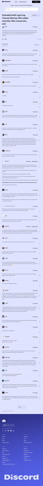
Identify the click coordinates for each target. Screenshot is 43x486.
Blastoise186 (7, 357)
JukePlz (6, 303)
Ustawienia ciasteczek (28, 452)
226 (40, 39)
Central (6, 50)
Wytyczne (26, 454)
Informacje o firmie (27, 460)
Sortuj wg (37, 44)
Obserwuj (34, 15)
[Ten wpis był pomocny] (40, 27)
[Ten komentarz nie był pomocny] (40, 53)
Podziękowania (27, 456)
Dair (6, 101)
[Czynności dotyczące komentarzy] (40, 55)
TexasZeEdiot (7, 82)
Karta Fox (7, 161)
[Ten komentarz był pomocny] (40, 50)
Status (3, 440)
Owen (6, 316)
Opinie (16, 1)
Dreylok (6, 392)
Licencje (25, 458)
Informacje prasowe (28, 442)
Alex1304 (7, 290)
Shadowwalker (8, 60)
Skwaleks (7, 280)
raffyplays (7, 226)
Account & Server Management (25, 5)
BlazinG (6, 70)
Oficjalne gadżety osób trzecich (8, 464)
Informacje (26, 436)
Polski (5, 425)
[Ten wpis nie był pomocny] (40, 31)
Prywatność (26, 450)
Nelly (6, 26)
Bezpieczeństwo (5, 450)
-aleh (6, 124)
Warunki (25, 448)
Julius (6, 370)
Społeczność (4, 458)
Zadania (3, 462)
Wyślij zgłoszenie (22, 1)
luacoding (7, 347)
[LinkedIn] (5, 39)
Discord (12, 5)
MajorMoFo (7, 380)
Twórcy (3, 456)
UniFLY (6, 111)
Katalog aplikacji (5, 442)
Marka (25, 440)
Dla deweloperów (6, 460)
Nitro (3, 438)
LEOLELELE (7, 336)
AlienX (6, 238)
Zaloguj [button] (36, 1)
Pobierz (3, 436)
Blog (3, 452)
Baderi (6, 134)
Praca (25, 438)
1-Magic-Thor (7, 150)
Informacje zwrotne (6, 454)
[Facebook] (2, 39)
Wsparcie (4, 448)
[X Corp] (4, 39)
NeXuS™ (6, 270)
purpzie (6, 258)
